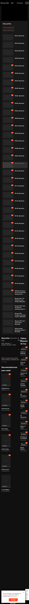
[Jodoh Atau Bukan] (6, 400)
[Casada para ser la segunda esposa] (6, 379)
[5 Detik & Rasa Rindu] (6, 440)
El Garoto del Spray (6, 469)
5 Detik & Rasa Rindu (6, 449)
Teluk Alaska (4, 429)
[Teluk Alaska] (6, 420)
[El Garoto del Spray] (6, 460)
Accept (13, 600)
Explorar (20, 3)
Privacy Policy (6, 594)
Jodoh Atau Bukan (6, 408)
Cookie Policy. (14, 596)
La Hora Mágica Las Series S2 (9, 489)
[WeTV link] (5, 3)
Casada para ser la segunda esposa (10, 388)
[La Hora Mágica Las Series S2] (6, 481)
